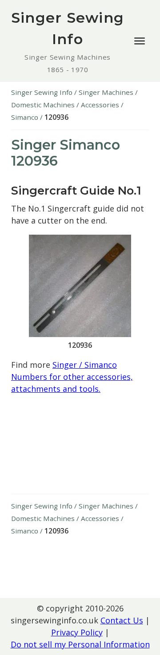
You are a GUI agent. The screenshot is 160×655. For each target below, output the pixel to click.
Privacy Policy (77, 632)
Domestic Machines (43, 104)
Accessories (100, 104)
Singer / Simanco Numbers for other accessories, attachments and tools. (72, 376)
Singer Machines (106, 92)
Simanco (24, 117)
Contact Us (121, 620)
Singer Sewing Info (41, 92)
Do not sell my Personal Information (80, 644)
